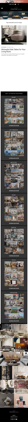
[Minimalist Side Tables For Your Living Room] (14, 35)
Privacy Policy (14, 416)
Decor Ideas (3, 47)
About (14, 415)
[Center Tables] (16, 8)
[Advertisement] (14, 76)
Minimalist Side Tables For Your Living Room (13, 50)
